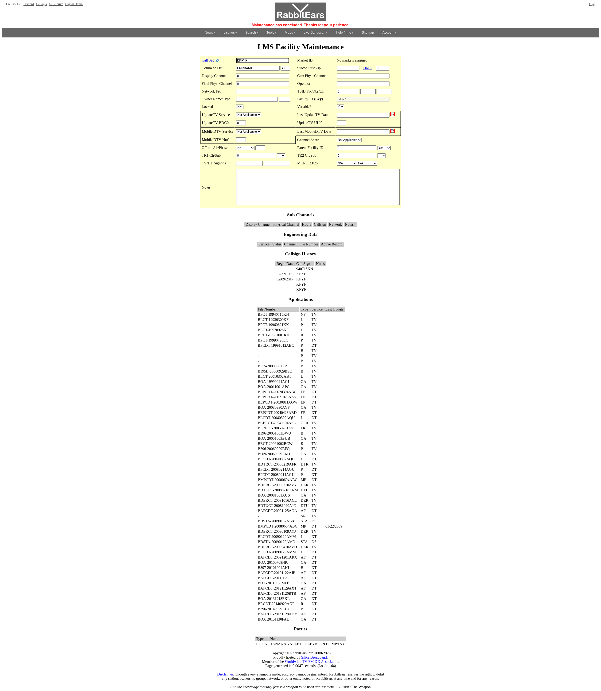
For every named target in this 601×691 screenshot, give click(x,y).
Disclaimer (225, 674)
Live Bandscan (314, 32)
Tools (270, 32)
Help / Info (343, 32)
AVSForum (56, 4)
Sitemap (368, 32)
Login (592, 4)
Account (388, 32)
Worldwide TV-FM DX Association (311, 662)
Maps (289, 32)
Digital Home (74, 4)
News (209, 32)
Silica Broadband (314, 657)
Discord (28, 4)
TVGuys (41, 4)
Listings (229, 32)
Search (250, 32)
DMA (367, 68)
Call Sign (209, 60)
